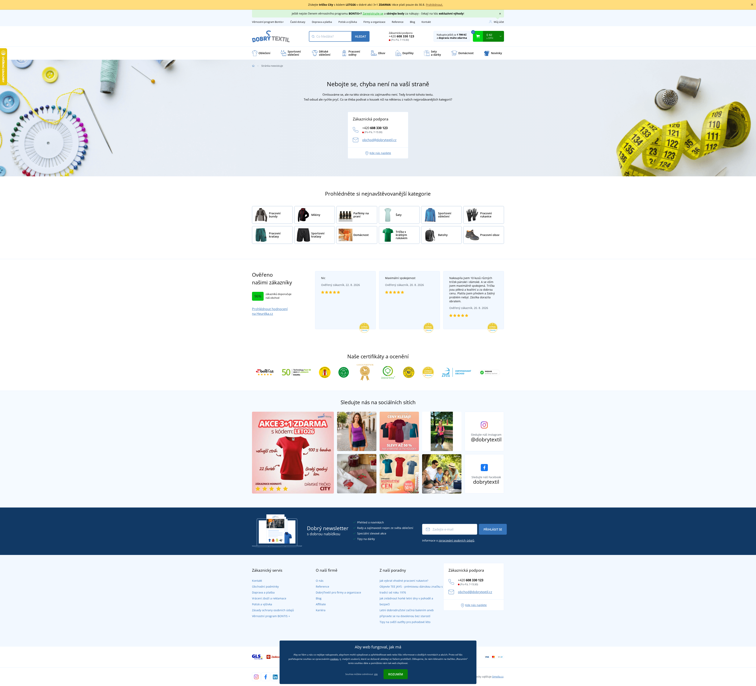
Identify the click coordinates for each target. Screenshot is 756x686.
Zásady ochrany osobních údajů (273, 610)
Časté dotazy (297, 22)
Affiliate (321, 604)
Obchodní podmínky (265, 586)
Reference (397, 22)
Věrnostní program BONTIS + (271, 616)
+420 (401, 36)
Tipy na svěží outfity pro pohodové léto (405, 622)
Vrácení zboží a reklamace (269, 598)
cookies (334, 659)
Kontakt (426, 22)
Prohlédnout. (434, 4)
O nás (319, 580)
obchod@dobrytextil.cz (379, 140)
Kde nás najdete (380, 153)
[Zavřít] (752, 5)
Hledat (360, 36)
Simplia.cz (497, 676)
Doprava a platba (322, 22)
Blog (412, 22)
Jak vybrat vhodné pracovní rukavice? (404, 580)
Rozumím (395, 674)
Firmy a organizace (374, 22)
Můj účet (499, 22)
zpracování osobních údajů (456, 540)
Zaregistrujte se (373, 13)
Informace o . (448, 540)
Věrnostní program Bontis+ (268, 22)
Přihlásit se (493, 529)
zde (376, 674)
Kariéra (320, 610)
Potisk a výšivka (347, 22)
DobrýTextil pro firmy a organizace (338, 592)
